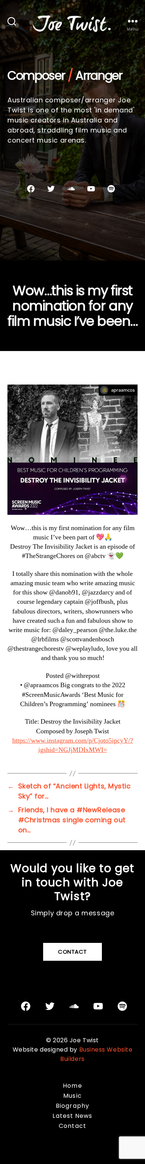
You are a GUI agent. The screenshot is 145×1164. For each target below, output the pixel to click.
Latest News (72, 1116)
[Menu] (132, 21)
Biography (72, 1105)
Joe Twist (84, 1040)
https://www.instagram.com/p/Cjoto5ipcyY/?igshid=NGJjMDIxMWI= (72, 745)
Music (72, 1095)
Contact (72, 952)
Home (72, 1085)
